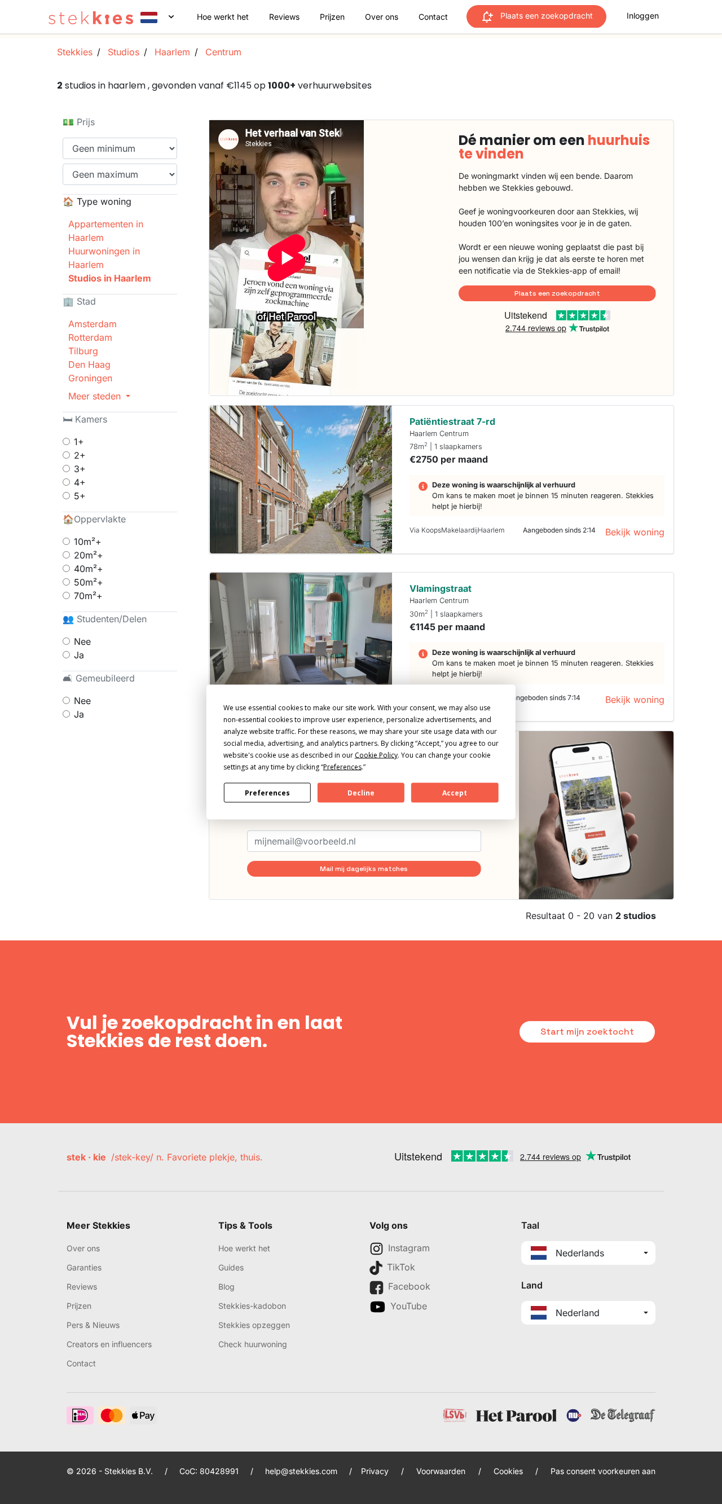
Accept (454, 792)
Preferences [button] (342, 767)
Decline (361, 792)
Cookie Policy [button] (376, 755)
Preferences (267, 792)
